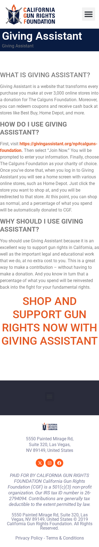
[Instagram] (49, 463)
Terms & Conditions (65, 538)
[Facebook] (59, 463)
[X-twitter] (40, 463)
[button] (88, 14)
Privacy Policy (29, 538)
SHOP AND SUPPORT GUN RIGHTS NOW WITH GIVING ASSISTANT (49, 321)
